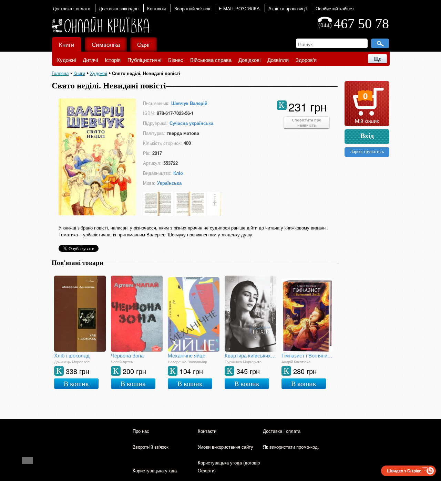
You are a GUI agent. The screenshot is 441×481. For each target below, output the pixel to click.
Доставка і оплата (71, 8)
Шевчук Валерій (189, 103)
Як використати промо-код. (291, 446)
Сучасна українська (191, 123)
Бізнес (175, 59)
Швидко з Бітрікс (404, 471)
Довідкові (249, 59)
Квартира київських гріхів (250, 355)
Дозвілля (278, 59)
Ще (377, 59)
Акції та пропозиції (287, 8)
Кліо (178, 173)
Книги (66, 44)
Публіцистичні (144, 59)
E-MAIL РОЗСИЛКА (239, 8)
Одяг (143, 44)
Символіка (106, 44)
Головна (60, 73)
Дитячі (90, 59)
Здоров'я (306, 59)
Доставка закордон (119, 8)
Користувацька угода (155, 470)
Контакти (156, 8)
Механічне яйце (186, 355)
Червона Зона (127, 355)
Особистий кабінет (335, 8)
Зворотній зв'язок (192, 8)
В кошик (76, 383)
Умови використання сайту (225, 446)
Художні (66, 59)
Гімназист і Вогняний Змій (307, 355)
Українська (169, 183)
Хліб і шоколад (72, 355)
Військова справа (211, 59)
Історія (113, 59)
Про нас (141, 431)
